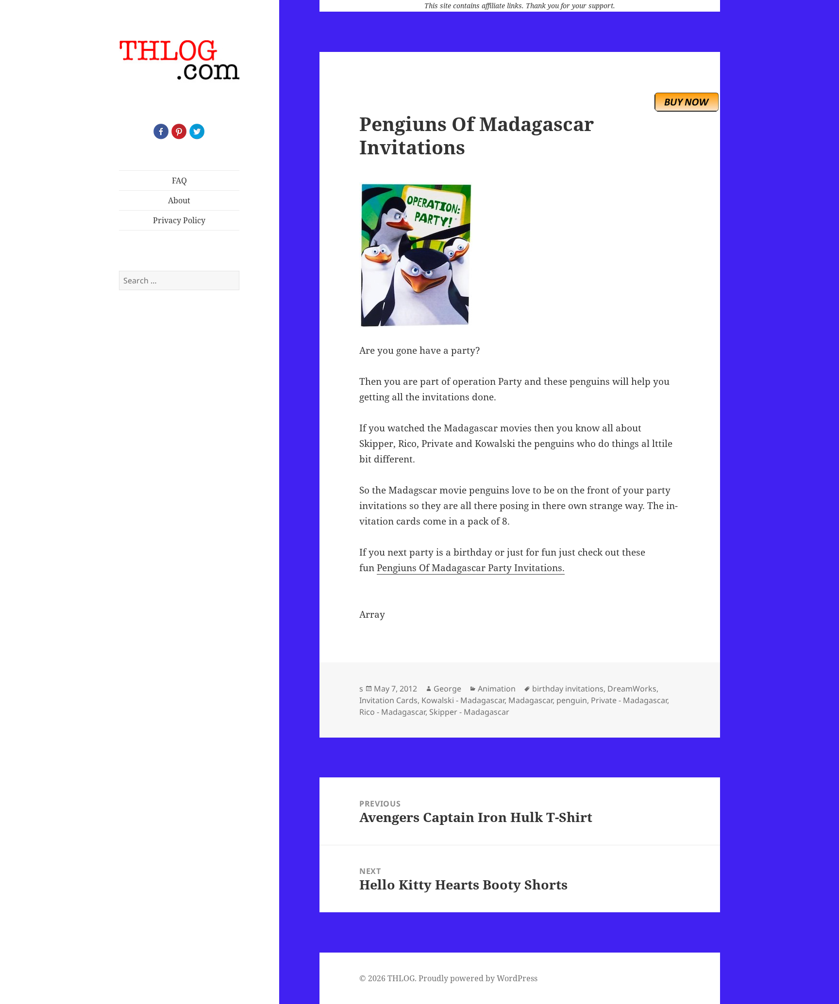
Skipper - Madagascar (469, 712)
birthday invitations (568, 688)
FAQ (179, 180)
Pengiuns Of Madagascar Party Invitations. (471, 567)
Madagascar (530, 700)
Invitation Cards (388, 700)
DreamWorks (631, 688)
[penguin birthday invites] (519, 255)
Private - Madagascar (629, 700)
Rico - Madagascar (392, 712)
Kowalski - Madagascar (462, 700)
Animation (497, 688)
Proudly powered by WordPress (478, 978)
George (447, 688)
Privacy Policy (179, 220)
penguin (571, 700)
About (179, 200)
